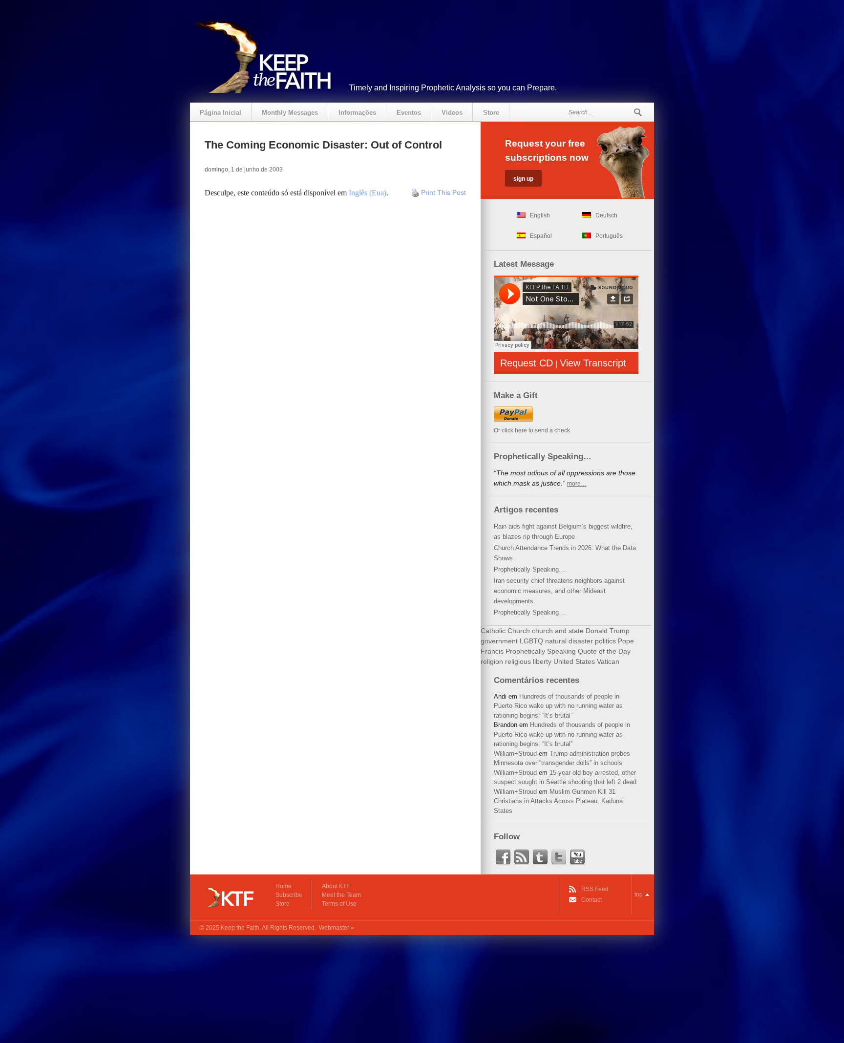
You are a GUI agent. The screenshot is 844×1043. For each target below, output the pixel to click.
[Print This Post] (415, 192)
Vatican (608, 661)
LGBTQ (531, 641)
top (638, 894)
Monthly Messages (290, 112)
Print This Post (443, 192)
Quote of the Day (604, 651)
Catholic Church (505, 631)
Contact (591, 899)
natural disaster (569, 641)
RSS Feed (595, 889)
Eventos (409, 112)
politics (605, 641)
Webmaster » (336, 927)
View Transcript (593, 363)
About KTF (336, 886)
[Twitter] (559, 857)
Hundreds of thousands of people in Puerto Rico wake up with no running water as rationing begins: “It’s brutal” (558, 706)
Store (491, 112)
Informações (357, 112)
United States (574, 661)
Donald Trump (608, 631)
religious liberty (528, 661)
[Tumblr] (540, 857)
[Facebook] (503, 857)
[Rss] (521, 857)
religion (492, 661)
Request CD (526, 363)
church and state (558, 631)
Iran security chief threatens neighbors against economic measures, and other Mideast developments (559, 591)
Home (283, 886)
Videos (452, 112)
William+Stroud (515, 753)
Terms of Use (339, 903)
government (499, 641)
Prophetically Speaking (541, 651)
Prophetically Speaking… (529, 569)
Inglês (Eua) (367, 193)
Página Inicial (220, 112)
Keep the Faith (240, 927)
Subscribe (288, 895)
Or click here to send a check (532, 430)
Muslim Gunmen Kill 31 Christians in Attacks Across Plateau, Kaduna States (558, 801)
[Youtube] (577, 857)
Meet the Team (341, 895)
